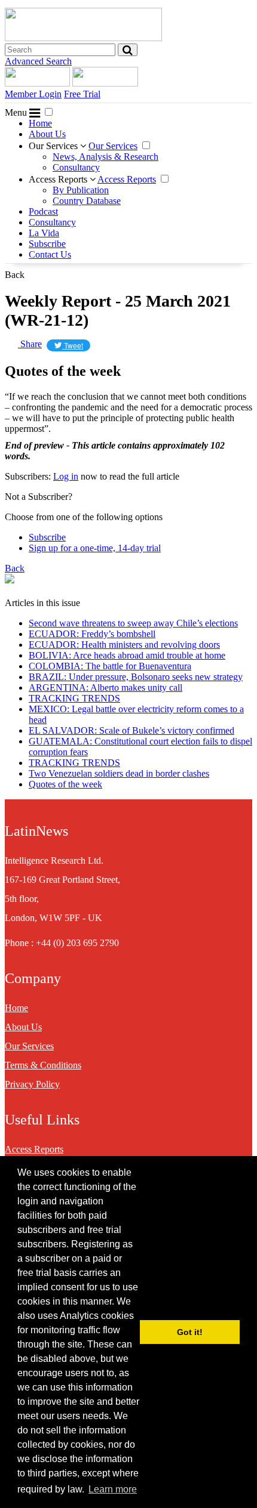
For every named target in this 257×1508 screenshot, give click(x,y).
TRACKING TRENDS (74, 698)
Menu (17, 112)
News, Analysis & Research (105, 157)
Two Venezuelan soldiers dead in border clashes (119, 773)
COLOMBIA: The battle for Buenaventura (110, 666)
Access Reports (59, 179)
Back (15, 275)
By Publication (81, 190)
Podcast (43, 211)
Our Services (54, 146)
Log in (65, 476)
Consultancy (76, 167)
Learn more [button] (112, 1489)
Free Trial (82, 94)
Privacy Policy (32, 1084)
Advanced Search (38, 61)
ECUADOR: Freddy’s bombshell (92, 634)
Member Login (33, 94)
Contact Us (50, 254)
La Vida (44, 233)
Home (40, 123)
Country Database (87, 201)
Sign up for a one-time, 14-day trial (95, 548)
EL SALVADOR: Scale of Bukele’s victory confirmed (131, 730)
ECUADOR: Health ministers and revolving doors (124, 644)
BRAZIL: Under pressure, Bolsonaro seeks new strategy (136, 677)
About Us (47, 134)
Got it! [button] (190, 1332)
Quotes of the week (65, 784)
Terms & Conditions (43, 1065)
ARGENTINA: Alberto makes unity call (105, 687)
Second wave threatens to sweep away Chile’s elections (133, 623)
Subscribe (47, 244)
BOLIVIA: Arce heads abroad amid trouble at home (127, 655)
